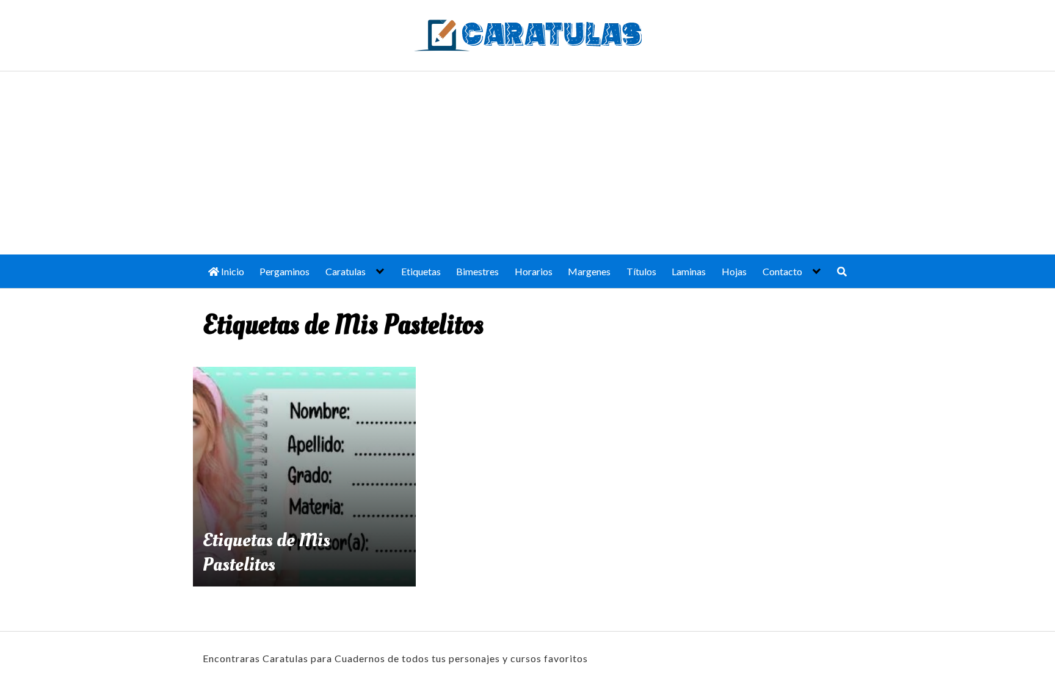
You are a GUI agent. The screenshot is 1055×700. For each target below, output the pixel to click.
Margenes (589, 271)
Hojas (734, 271)
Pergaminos (284, 271)
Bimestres (477, 271)
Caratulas (345, 271)
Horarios (534, 271)
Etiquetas (421, 271)
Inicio (231, 271)
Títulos (641, 271)
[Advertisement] (527, 163)
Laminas (689, 271)
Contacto (782, 271)
